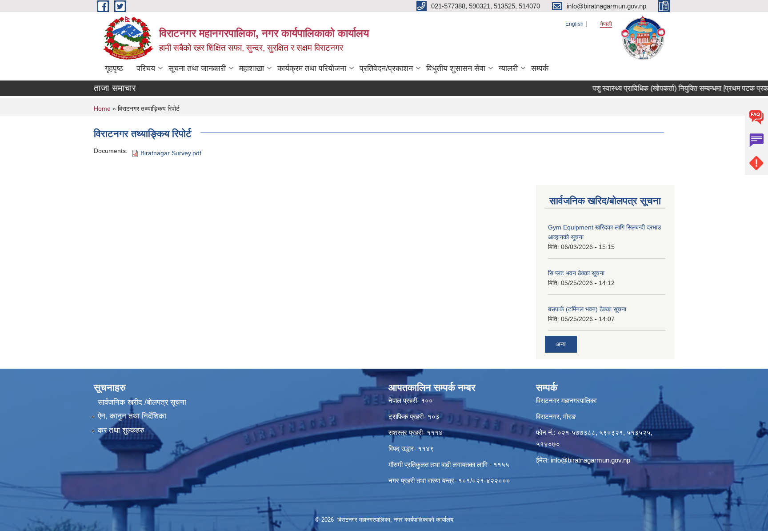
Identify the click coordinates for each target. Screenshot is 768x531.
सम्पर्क (539, 68)
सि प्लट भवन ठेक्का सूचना (576, 273)
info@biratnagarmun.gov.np (590, 460)
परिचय (145, 68)
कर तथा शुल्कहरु (121, 430)
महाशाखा (251, 68)
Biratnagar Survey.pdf (170, 153)
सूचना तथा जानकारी (197, 68)
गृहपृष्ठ (114, 68)
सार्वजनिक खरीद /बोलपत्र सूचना (142, 402)
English (574, 24)
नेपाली (606, 24)
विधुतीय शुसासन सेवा (455, 68)
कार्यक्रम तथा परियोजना (311, 68)
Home (102, 108)
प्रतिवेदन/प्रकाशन (386, 68)
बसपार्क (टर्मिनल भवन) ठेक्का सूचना (587, 309)
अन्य (561, 344)
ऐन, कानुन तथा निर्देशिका (132, 416)
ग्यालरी (508, 68)
